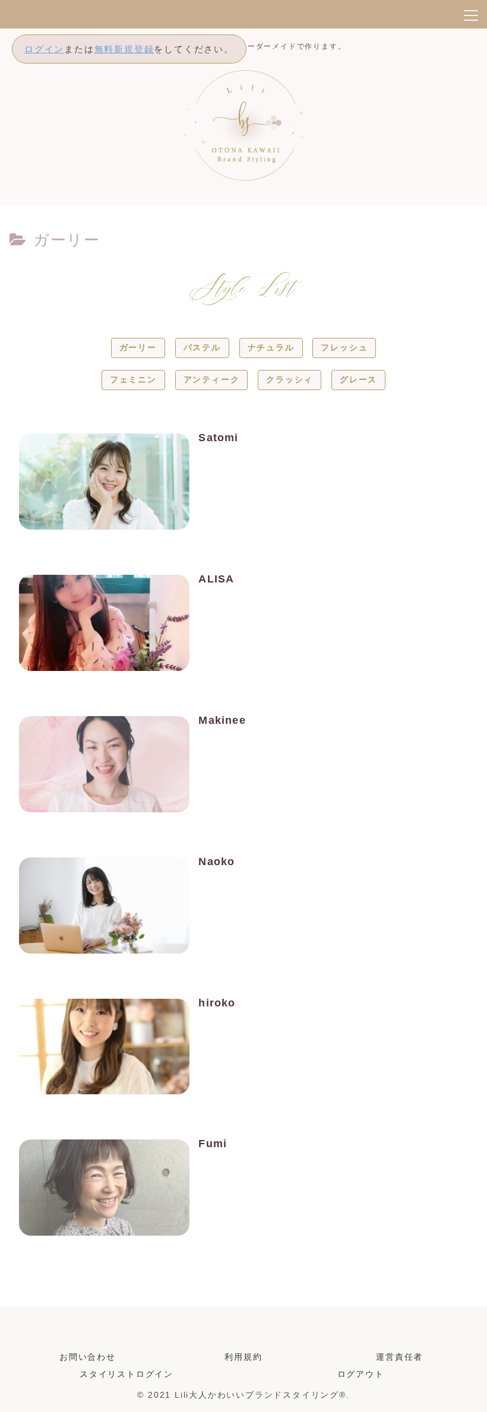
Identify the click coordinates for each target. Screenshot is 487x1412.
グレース (358, 379)
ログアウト (360, 1374)
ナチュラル (271, 347)
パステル (202, 347)
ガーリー (138, 347)
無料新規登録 (124, 49)
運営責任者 (399, 1357)
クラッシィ (289, 379)
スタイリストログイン (126, 1374)
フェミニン (133, 379)
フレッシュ (344, 347)
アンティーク (212, 379)
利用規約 (243, 1357)
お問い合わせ (87, 1357)
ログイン (44, 49)
